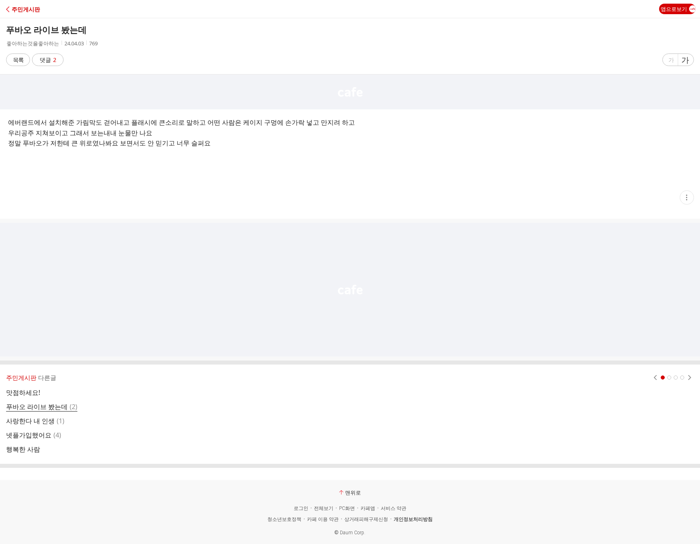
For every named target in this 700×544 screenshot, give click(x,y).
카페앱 (368, 508)
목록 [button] (18, 60)
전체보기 (323, 508)
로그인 (301, 508)
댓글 (48, 60)
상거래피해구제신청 (366, 519)
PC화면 (347, 508)
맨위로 (353, 492)
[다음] (689, 377)
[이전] (655, 377)
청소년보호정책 (284, 519)
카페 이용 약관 (323, 519)
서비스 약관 (393, 508)
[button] (41, 9)
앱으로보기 (674, 9)
